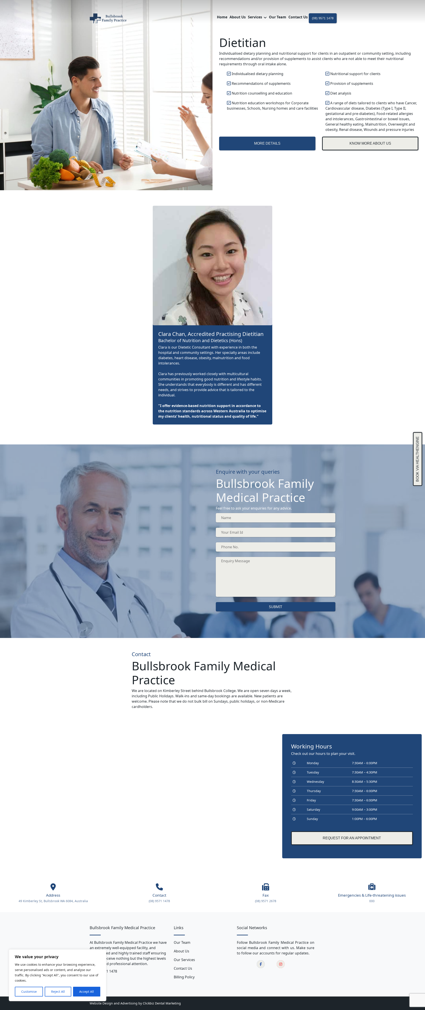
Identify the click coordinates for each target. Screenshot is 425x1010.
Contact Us (183, 968)
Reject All (58, 991)
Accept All (86, 991)
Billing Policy (184, 977)
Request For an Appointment (352, 838)
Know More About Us (370, 143)
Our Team (182, 942)
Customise (29, 991)
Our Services (184, 959)
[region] (57, 975)
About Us (181, 951)
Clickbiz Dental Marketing (162, 1003)
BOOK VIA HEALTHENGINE (417, 459)
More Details (267, 143)
